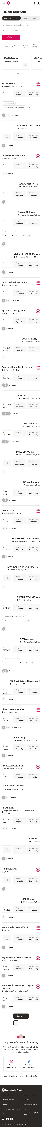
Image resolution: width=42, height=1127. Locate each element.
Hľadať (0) (11, 37)
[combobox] (19, 25)
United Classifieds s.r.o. (18, 1124)
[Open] (38, 25)
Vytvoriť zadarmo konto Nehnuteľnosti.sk (21, 1076)
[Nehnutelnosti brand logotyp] (4, 3)
